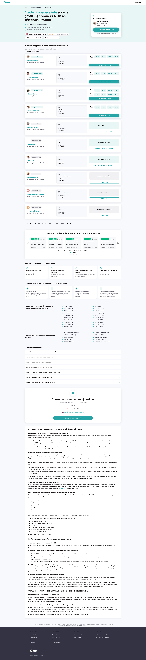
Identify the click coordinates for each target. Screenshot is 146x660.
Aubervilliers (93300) (101, 337)
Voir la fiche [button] (104, 182)
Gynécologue (33, 637)
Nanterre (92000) (69, 342)
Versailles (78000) (100, 339)
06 (53, 224)
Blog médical (55, 634)
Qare (26, 7)
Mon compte (138, 2)
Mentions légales (34, 655)
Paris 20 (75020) (99, 326)
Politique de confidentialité (102, 634)
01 (35, 224)
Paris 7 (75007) (68, 320)
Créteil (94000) (99, 335)
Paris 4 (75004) (68, 313)
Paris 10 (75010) (68, 326)
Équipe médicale (56, 637)
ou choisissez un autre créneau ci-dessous (106, 33)
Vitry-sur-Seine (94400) (102, 332)
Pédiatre (32, 640)
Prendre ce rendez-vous (106, 29)
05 (50, 224)
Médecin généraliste (36, 7)
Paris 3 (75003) (68, 310)
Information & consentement (103, 637)
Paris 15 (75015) (99, 315)
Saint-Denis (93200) (70, 335)
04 (46, 224)
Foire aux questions (78, 634)
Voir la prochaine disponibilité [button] (104, 132)
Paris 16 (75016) (99, 317)
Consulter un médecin (72, 418)
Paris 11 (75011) (99, 306)
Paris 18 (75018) (99, 322)
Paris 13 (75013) (99, 310)
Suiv (68, 224)
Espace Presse (77, 640)
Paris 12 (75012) (99, 308)
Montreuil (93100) (69, 339)
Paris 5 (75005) (68, 315)
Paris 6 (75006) (68, 317)
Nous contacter (78, 637)
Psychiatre (32, 642)
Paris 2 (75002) (68, 308)
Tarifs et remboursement (58, 640)
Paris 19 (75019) (99, 324)
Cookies (98, 640)
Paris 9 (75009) (68, 324)
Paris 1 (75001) (68, 306)
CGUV (41, 655)
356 (62, 224)
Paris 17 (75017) (99, 320)
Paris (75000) (48, 7)
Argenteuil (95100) (69, 337)
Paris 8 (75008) (68, 322)
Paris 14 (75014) (99, 313)
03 (43, 224)
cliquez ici (64, 488)
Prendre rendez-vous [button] (104, 65)
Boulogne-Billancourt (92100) (72, 332)
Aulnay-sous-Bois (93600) (102, 342)
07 (57, 224)
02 (39, 224)
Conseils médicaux (56, 642)
